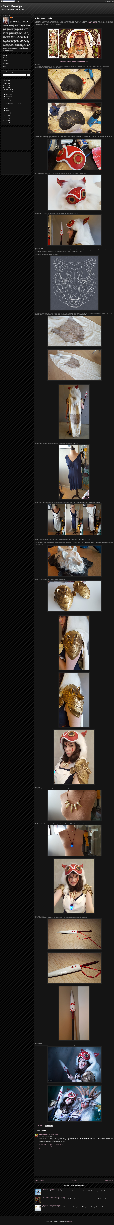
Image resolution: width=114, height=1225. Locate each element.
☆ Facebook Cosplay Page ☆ (46, 1146)
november (9, 92)
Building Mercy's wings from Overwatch (51, 1205)
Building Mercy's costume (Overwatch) (51, 1189)
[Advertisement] (16, 138)
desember (9, 89)
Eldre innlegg (109, 1180)
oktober (8, 94)
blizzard (5, 58)
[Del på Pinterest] (52, 1126)
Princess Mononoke (11, 100)
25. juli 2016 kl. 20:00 (52, 1134)
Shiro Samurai (43, 1134)
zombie (5, 66)
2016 (6, 87)
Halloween (5, 60)
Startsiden (75, 1180)
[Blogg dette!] (47, 1126)
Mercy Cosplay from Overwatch (14, 103)
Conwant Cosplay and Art (41, 1045)
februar (8, 113)
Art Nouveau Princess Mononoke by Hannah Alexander (74, 61)
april (7, 108)
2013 (6, 120)
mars (7, 110)
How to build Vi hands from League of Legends (53, 1197)
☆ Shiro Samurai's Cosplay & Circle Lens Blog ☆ (51, 1144)
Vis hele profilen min (8, 50)
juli (7, 98)
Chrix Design (11, 6)
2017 (6, 85)
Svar (40, 1148)
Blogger (70, 1221)
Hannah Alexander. (92, 22)
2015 (6, 115)
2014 (6, 118)
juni (7, 106)
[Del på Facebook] (51, 1126)
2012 (6, 122)
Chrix (13, 17)
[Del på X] (49, 1126)
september (9, 96)
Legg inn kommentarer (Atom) (77, 1185)
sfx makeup (6, 63)
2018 (6, 83)
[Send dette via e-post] (46, 1126)
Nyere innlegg (39, 1180)
